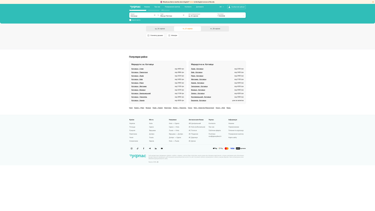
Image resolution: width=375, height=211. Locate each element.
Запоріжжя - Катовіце (199, 86)
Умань (228, 108)
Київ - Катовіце (196, 72)
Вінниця (148, 108)
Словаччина (133, 141)
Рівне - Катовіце (197, 76)
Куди (162, 14)
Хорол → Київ (220, 108)
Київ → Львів (174, 141)
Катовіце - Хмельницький (141, 93)
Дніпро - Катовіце (197, 93)
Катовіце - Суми (137, 69)
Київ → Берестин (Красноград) (204, 108)
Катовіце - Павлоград (139, 72)
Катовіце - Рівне (137, 83)
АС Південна (193, 134)
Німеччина (167, 108)
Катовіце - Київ (137, 79)
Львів (151, 137)
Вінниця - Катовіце (198, 90)
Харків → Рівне (139, 108)
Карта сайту (232, 137)
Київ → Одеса (174, 123)
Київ (151, 123)
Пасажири (220, 14)
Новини (147, 7)
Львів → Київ (174, 130)
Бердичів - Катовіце (198, 100)
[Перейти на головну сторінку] (135, 7)
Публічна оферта (215, 130)
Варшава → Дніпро (176, 134)
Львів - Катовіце (197, 69)
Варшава (152, 130)
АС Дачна (192, 141)
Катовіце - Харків (137, 100)
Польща (132, 127)
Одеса (190, 108)
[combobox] (231, 15)
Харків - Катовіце (197, 83)
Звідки (132, 14)
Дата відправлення (194, 14)
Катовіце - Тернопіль (139, 97)
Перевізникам (233, 127)
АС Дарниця (193, 137)
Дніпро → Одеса (175, 137)
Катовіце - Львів (137, 76)
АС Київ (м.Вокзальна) (197, 127)
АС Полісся (193, 130)
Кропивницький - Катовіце (201, 97)
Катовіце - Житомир (139, 86)
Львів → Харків (158, 108)
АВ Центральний (195, 123)
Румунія (132, 130)
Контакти (188, 7)
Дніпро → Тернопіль (179, 108)
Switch (192, 2)
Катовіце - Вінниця (138, 90)
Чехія (131, 108)
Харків (151, 141)
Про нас (157, 7)
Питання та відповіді (236, 130)
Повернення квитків (172, 7)
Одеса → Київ (174, 127)
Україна (132, 123)
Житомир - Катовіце (198, 79)
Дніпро (151, 134)
